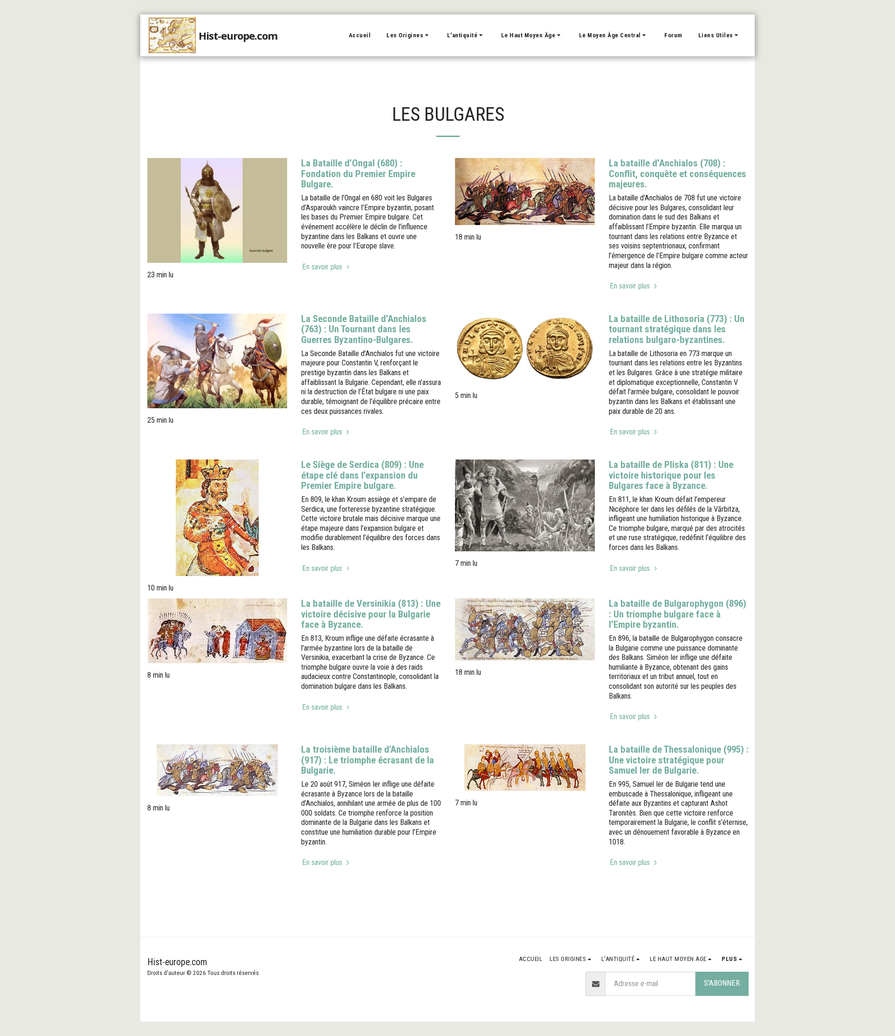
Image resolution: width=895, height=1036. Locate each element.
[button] (409, 35)
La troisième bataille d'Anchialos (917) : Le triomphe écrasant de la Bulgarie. (367, 760)
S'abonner (722, 983)
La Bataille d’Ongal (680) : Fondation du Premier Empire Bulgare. (358, 174)
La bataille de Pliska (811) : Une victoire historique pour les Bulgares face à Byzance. (671, 475)
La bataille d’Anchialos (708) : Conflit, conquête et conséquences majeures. (677, 174)
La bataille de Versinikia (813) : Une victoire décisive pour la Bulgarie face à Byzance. (371, 614)
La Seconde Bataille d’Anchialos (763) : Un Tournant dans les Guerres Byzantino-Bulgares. (364, 329)
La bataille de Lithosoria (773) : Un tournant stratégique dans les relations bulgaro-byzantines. (676, 329)
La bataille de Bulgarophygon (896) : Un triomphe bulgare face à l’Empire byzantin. (677, 614)
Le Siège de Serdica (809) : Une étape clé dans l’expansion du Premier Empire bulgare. (362, 475)
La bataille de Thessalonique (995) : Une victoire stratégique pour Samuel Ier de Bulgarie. (679, 760)
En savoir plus (323, 266)
